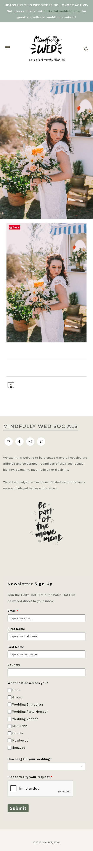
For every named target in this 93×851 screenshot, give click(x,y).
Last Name (16, 647)
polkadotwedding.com (62, 11)
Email (13, 611)
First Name (16, 629)
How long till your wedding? (30, 759)
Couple (17, 733)
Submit (18, 808)
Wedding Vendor (25, 719)
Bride (16, 690)
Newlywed (20, 740)
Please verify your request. (30, 777)
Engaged (18, 748)
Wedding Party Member (30, 712)
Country (14, 665)
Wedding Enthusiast (27, 704)
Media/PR (19, 726)
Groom (17, 697)
